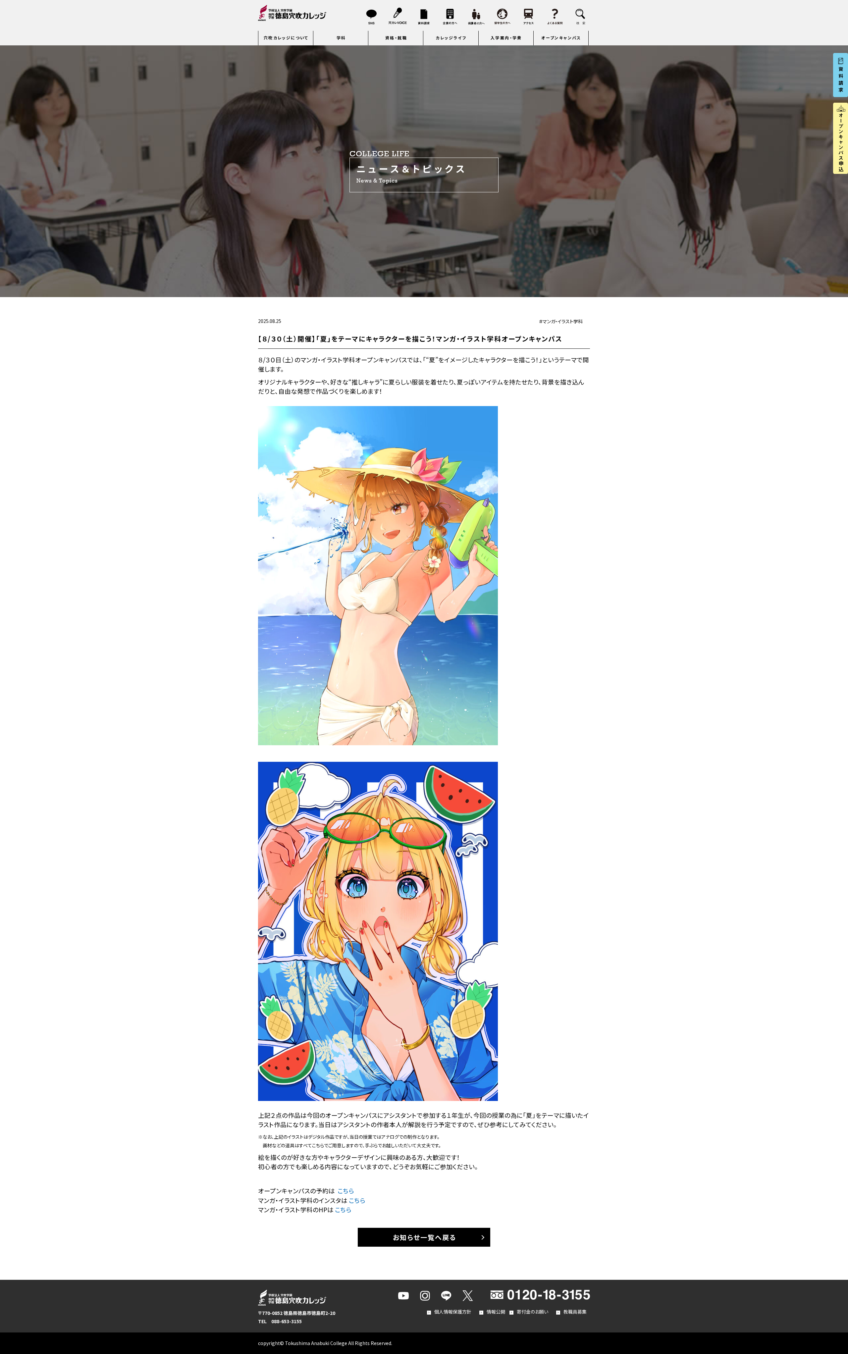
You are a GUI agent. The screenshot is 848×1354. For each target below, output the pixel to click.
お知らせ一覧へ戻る (424, 1237)
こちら (346, 1190)
